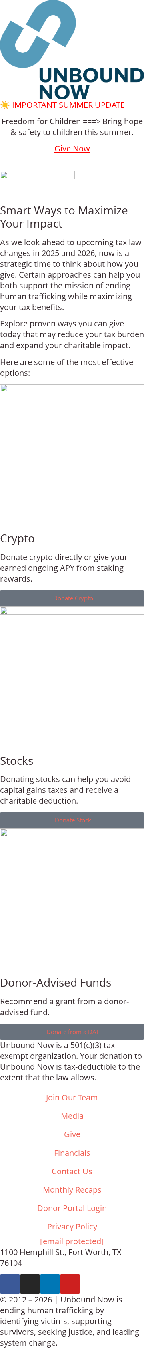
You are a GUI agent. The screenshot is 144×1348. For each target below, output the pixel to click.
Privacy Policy (72, 1226)
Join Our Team (72, 1097)
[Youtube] (70, 1284)
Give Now (72, 148)
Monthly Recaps (72, 1189)
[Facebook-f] (10, 1284)
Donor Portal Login (72, 1208)
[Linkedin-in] (50, 1284)
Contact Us (72, 1171)
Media (72, 1115)
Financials (72, 1152)
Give (72, 1134)
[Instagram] (30, 1284)
